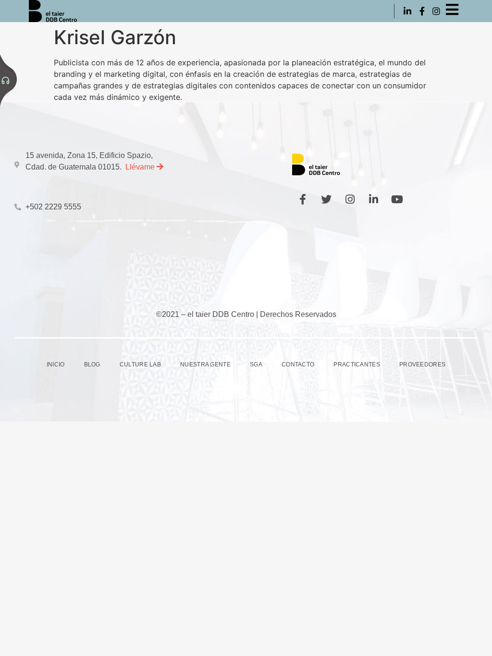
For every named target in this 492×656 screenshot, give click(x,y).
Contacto (298, 364)
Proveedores (422, 364)
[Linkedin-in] (407, 11)
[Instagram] (436, 11)
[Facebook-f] (422, 11)
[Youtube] (396, 199)
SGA (256, 364)
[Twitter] (326, 199)
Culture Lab (140, 364)
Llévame (141, 167)
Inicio (56, 364)
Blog (92, 364)
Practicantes (356, 364)
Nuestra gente (205, 364)
